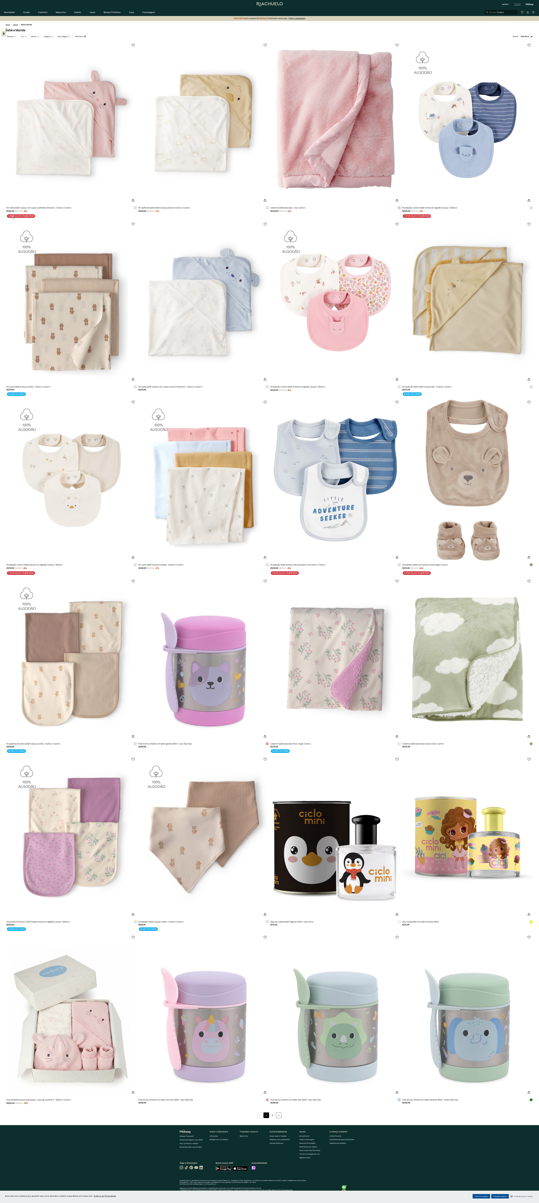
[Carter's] (505, 4)
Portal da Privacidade (307, 1143)
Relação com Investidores (219, 1139)
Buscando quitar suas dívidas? (191, 1147)
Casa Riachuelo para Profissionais (341, 1139)
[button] (521, 1196)
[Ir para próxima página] (279, 1115)
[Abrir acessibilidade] (3, 34)
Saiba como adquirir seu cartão (191, 1140)
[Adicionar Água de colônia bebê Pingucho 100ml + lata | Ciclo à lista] (397, 759)
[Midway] (529, 4)
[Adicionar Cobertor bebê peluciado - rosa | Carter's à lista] (397, 45)
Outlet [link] (26, 12)
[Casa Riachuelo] (517, 4)
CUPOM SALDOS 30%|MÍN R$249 (21, 216)
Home (8, 25)
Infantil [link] (77, 12)
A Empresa (214, 1136)
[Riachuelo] (269, 4)
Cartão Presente (335, 1136)
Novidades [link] (9, 12)
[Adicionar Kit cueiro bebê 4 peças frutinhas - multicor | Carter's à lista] (265, 402)
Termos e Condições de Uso (309, 1154)
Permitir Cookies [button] (481, 1196)
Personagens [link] (148, 12)
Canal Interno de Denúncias (309, 1150)
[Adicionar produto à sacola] (133, 200)
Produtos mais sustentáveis (280, 1139)
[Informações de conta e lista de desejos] (528, 12)
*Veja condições (296, 18)
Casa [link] (131, 12)
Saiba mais (244, 1136)
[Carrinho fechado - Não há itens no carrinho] (533, 12)
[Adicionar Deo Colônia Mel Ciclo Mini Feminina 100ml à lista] (529, 759)
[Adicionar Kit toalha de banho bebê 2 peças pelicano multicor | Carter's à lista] (265, 45)
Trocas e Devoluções (306, 1139)
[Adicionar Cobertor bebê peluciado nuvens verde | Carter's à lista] (529, 581)
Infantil (15, 25)
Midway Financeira (187, 1136)
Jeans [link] (92, 12)
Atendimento (304, 1136)
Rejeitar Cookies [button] (500, 1196)
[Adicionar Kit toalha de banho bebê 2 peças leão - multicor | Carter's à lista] (529, 224)
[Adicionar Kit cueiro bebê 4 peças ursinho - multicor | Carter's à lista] (133, 224)
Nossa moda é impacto (278, 1136)
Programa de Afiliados (337, 1143)
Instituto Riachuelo (276, 1143)
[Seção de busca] (501, 12)
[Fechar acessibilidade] (6, 29)
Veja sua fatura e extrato (189, 1143)
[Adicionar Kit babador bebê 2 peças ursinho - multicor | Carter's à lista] (265, 759)
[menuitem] (9, 12)
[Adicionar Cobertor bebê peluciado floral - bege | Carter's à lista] (397, 581)
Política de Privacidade (105, 1196)
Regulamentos (304, 1158)
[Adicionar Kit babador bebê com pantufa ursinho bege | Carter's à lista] (529, 402)
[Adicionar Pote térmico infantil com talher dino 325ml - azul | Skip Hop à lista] (397, 937)
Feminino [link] (42, 12)
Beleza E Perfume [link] (112, 12)
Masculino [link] (61, 12)
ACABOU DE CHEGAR (16, 394)
